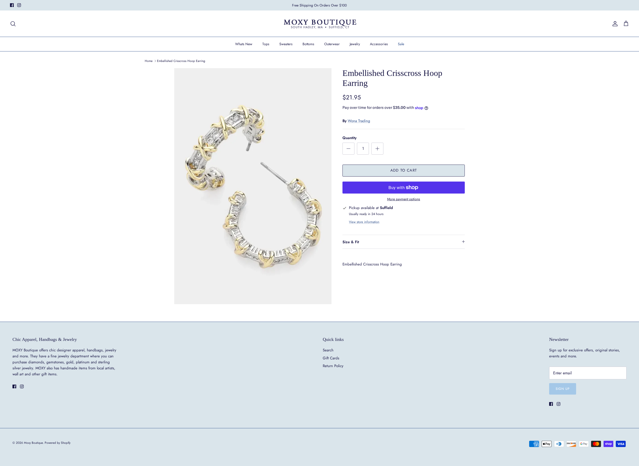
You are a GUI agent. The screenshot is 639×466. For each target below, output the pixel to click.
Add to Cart (403, 170)
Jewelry (355, 43)
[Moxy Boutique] (319, 23)
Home (149, 61)
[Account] (614, 24)
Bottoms (308, 43)
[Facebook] (12, 5)
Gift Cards (331, 358)
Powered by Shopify (57, 443)
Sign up (563, 388)
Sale (401, 43)
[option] (252, 186)
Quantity (349, 138)
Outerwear (332, 43)
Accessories (379, 43)
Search (328, 350)
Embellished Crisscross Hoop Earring (181, 61)
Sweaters (286, 43)
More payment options (403, 199)
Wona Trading (359, 121)
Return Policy (333, 366)
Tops (265, 43)
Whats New (243, 43)
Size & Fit (350, 242)
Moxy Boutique (33, 443)
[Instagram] (19, 5)
